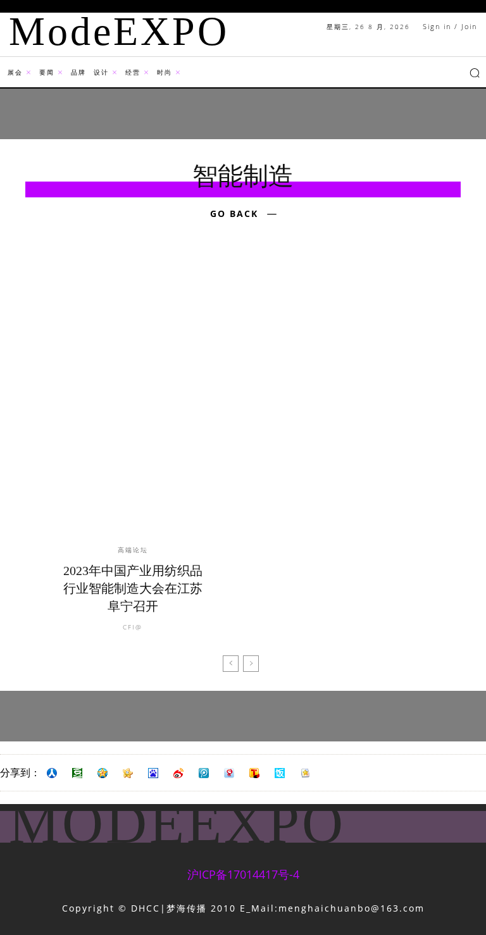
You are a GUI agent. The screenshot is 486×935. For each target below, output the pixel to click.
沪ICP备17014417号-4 (243, 874)
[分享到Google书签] (305, 773)
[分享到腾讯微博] (204, 773)
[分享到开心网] (128, 773)
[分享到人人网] (52, 773)
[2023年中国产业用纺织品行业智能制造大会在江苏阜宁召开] (132, 400)
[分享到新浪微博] (178, 773)
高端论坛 (133, 550)
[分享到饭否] (280, 773)
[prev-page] (231, 663)
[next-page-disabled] (251, 663)
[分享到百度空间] (153, 773)
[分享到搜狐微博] (254, 773)
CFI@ (132, 626)
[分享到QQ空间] (102, 773)
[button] (474, 72)
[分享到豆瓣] (77, 773)
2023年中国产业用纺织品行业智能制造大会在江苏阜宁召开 (132, 588)
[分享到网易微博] (229, 773)
